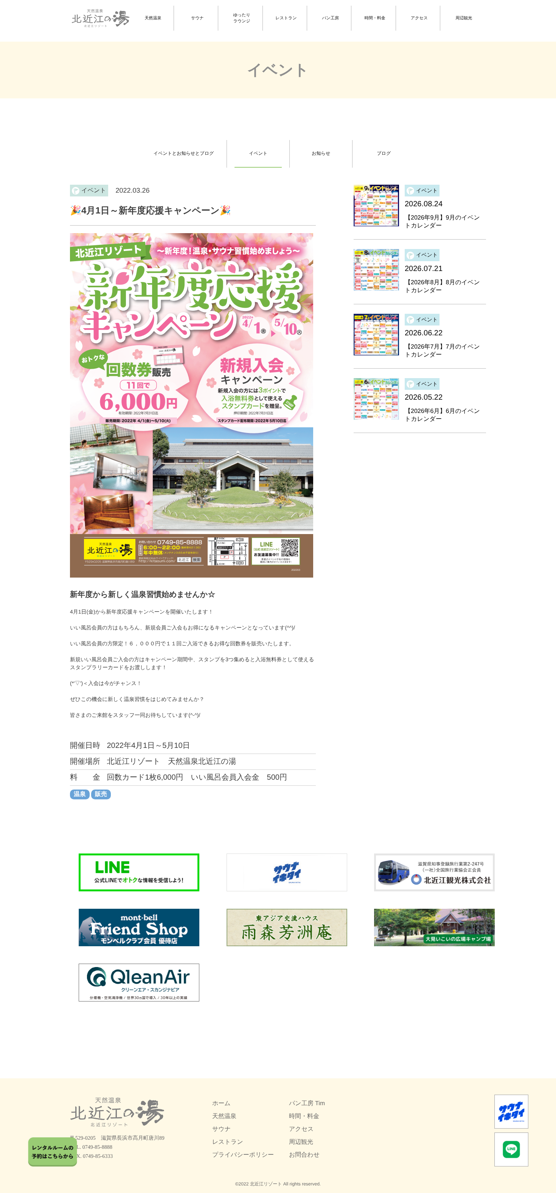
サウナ (197, 18)
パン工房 (330, 18)
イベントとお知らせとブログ (184, 153)
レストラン (286, 18)
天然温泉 (153, 18)
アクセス (419, 18)
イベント (258, 153)
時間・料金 (375, 18)
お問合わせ (304, 1155)
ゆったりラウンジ (241, 18)
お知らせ (321, 153)
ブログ (384, 153)
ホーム (221, 1103)
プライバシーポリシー (243, 1155)
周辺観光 (463, 18)
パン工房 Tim (307, 1103)
